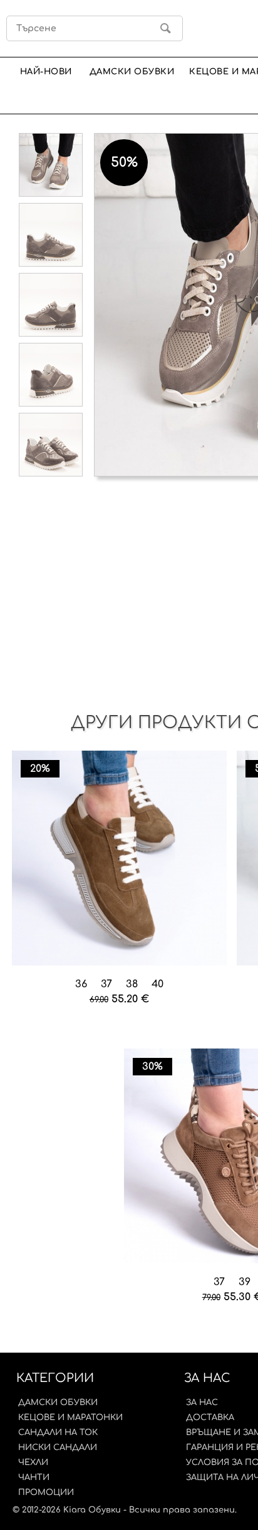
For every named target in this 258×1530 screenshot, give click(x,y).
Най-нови (46, 71)
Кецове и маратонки (70, 1417)
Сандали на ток (58, 1432)
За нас (202, 1402)
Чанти (33, 1477)
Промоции (46, 1492)
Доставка (210, 1417)
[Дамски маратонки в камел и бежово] (119, 859)
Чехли (33, 1462)
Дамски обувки (132, 71)
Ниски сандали (57, 1447)
